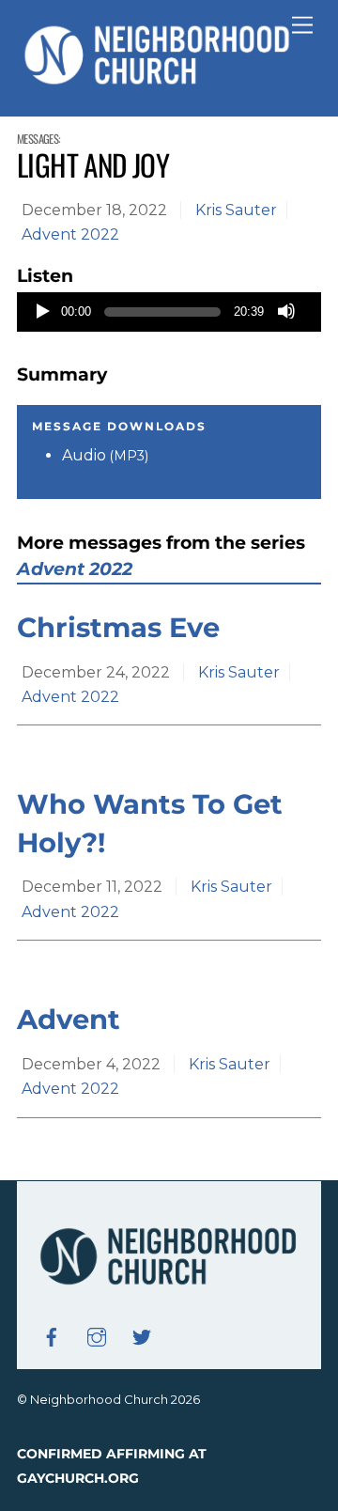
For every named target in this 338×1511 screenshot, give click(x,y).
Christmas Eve (118, 627)
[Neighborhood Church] (158, 82)
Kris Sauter (236, 210)
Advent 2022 (70, 234)
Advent (68, 1019)
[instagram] (96, 1335)
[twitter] (142, 1335)
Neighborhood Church (99, 1399)
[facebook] (51, 1335)
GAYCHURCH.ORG (78, 1478)
